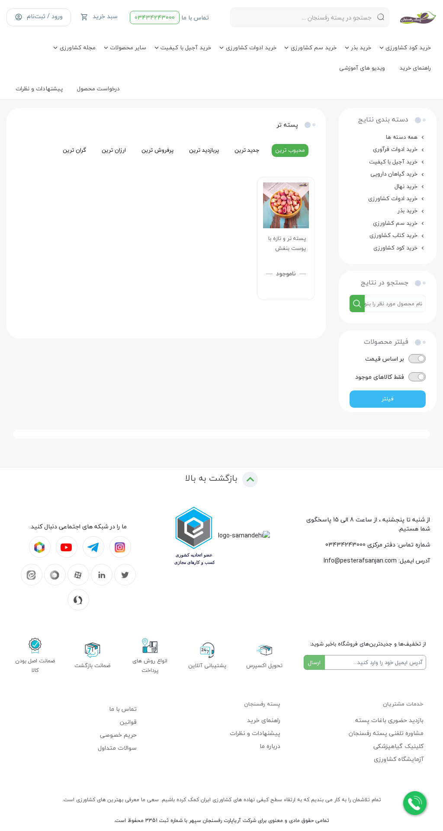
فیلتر (388, 398)
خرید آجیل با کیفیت (393, 161)
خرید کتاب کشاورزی (393, 235)
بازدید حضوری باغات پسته (389, 720)
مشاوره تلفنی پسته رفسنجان (386, 733)
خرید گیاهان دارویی (393, 174)
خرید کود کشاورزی (395, 247)
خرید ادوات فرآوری (395, 149)
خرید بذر (407, 210)
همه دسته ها (401, 137)
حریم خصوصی (118, 734)
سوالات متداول (117, 747)
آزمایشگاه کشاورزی (399, 759)
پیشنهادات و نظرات (255, 733)
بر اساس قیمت (384, 358)
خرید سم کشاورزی (395, 223)
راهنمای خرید (263, 720)
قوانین (128, 721)
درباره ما (270, 746)
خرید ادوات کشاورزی (392, 198)
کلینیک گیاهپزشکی (398, 746)
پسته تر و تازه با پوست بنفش (287, 243)
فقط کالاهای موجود (379, 376)
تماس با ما (172, 17)
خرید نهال (406, 186)
